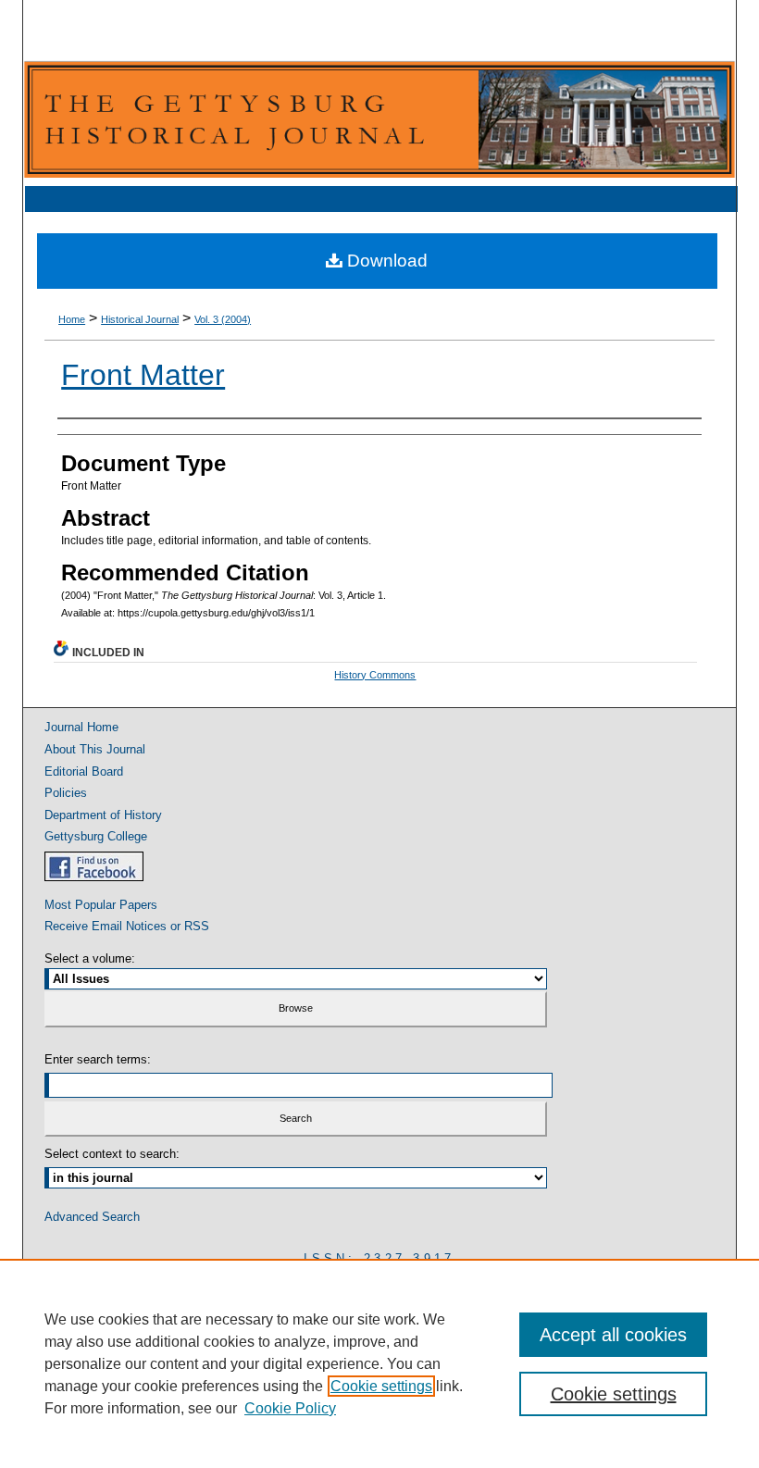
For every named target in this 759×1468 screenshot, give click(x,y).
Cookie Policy (290, 1408)
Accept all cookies (613, 1335)
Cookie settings (381, 1386)
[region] (379, 1363)
